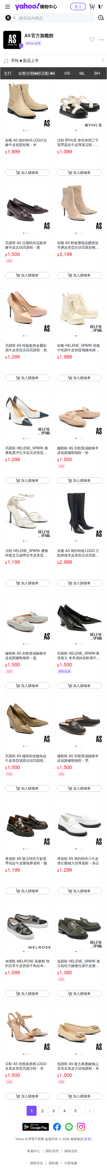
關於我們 (52, 1150)
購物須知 (70, 1150)
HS (67, 73)
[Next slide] (48, 104)
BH (97, 73)
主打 (8, 73)
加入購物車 (30, 172)
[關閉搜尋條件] (14, 18)
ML (82, 73)
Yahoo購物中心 (36, 6)
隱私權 (53, 1162)
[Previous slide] (6, 104)
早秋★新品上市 (25, 60)
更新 (87, 1138)
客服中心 (33, 1150)
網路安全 (36, 1162)
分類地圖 (70, 1162)
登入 (78, 6)
